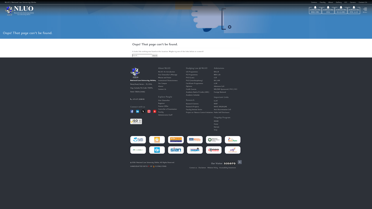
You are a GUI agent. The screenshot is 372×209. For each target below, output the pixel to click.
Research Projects (192, 106)
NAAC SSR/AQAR (220, 106)
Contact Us (363, 2)
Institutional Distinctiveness (168, 80)
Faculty (323, 2)
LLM (215, 83)
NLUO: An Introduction (166, 72)
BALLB (216, 72)
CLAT (216, 101)
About (330, 2)
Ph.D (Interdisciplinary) (194, 80)
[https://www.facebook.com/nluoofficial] (131, 111)
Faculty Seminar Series (194, 109)
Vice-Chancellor (164, 100)
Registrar (161, 103)
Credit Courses (191, 89)
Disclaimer (202, 168)
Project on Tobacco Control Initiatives (199, 112)
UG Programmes (192, 72)
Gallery (339, 2)
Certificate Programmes (194, 83)
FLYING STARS (160, 166)
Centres (314, 2)
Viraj (215, 130)
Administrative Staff (165, 115)
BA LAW (217, 80)
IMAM (216, 121)
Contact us (193, 168)
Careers (353, 2)
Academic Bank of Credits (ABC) (197, 92)
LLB (215, 77)
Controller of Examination (167, 109)
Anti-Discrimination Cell (222, 109)
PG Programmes (192, 75)
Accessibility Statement (227, 168)
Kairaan (216, 127)
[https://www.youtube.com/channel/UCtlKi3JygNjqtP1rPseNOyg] (154, 111)
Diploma (189, 86)
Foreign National (220, 92)
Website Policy (212, 168)
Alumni (160, 86)
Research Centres (192, 104)
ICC (345, 2)
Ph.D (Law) (190, 77)
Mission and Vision (164, 77)
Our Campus (162, 83)
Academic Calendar (193, 95)
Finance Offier (163, 106)
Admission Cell (219, 86)
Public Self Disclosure (221, 112)
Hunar (216, 124)
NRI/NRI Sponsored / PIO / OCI (225, 89)
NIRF (216, 104)
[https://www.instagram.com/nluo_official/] (149, 111)
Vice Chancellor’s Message (167, 75)
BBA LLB (217, 75)
